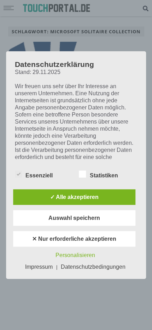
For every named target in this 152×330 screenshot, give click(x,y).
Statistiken (104, 175)
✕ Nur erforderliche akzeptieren (74, 238)
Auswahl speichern (74, 218)
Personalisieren (75, 255)
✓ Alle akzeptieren (74, 197)
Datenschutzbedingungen (93, 266)
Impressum (39, 266)
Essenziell (39, 175)
